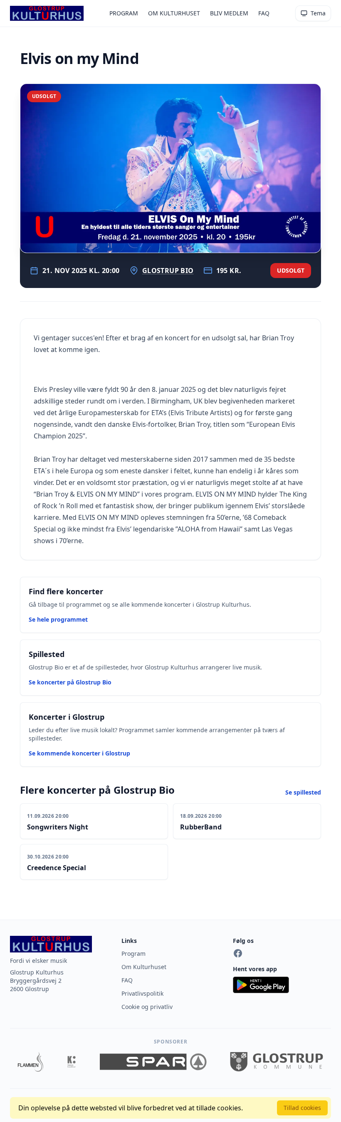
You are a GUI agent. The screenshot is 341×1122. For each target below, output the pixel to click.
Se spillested (303, 792)
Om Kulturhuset (143, 967)
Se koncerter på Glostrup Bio (70, 682)
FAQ (263, 13)
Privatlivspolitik (142, 993)
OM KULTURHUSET (174, 13)
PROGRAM (123, 13)
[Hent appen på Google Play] (282, 985)
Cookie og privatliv (147, 1007)
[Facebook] (238, 953)
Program (133, 953)
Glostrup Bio (168, 270)
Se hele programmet (58, 619)
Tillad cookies (302, 1108)
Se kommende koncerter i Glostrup (79, 753)
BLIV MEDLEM (229, 13)
